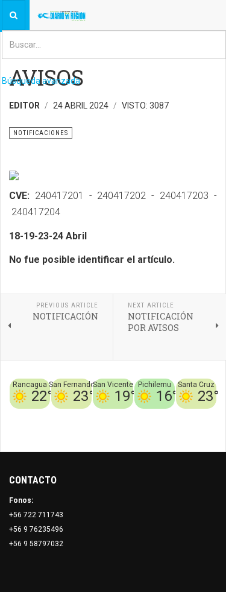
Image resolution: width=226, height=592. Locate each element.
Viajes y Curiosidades (158, 416)
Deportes (98, 416)
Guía (208, 416)
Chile (70, 416)
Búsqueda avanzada (41, 81)
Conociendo (36, 416)
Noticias (202, 430)
